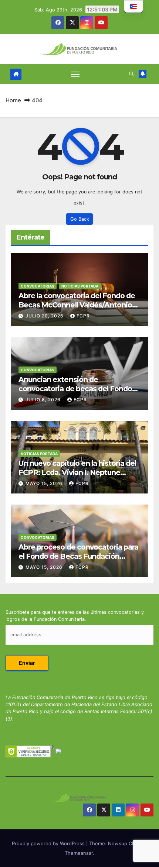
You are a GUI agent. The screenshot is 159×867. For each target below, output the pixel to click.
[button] (131, 74)
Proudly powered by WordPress (49, 843)
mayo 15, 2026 (45, 483)
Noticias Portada (79, 286)
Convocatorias (37, 286)
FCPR (83, 316)
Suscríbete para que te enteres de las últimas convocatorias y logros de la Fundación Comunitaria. (75, 615)
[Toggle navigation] (75, 74)
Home (13, 100)
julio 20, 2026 (45, 316)
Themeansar (79, 853)
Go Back (79, 219)
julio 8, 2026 (44, 399)
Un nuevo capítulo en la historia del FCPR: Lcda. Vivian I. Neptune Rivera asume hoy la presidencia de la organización (78, 477)
